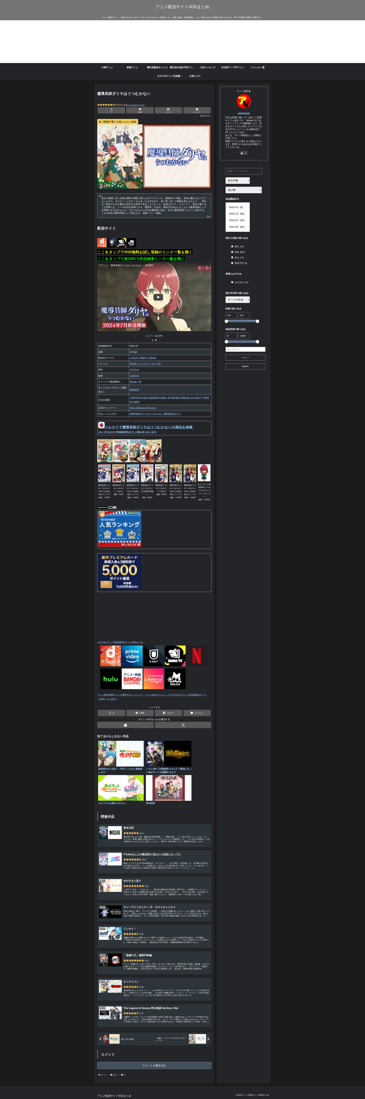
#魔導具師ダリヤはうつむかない (146, 413)
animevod (244, 113)
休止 (239, 257)
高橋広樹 (185, 397)
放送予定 (241, 263)
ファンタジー (144, 363)
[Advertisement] (182, 42)
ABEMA (152, 357)
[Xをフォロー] (183, 725)
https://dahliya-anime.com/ (143, 407)
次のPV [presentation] (159, 335)
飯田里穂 (153, 397)
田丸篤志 (144, 397)
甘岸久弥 (134, 369)
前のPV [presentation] (150, 335)
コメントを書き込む (154, 1065)
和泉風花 (175, 397)
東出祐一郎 (135, 381)
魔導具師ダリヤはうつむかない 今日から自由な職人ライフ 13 (104, 491)
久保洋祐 (134, 375)
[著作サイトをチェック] (125, 725)
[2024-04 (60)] (237, 227)
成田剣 (136, 401)
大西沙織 (134, 397)
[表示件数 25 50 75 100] (238, 180)
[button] (168, 110)
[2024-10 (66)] (237, 214)
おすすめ (241, 282)
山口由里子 (196, 397)
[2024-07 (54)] (237, 220)
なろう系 (156, 363)
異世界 (133, 363)
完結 (240, 252)
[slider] (226, 321)
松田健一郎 (164, 397)
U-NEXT (134, 357)
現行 (239, 246)
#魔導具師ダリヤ (172, 413)
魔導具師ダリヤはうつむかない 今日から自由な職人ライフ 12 (176, 491)
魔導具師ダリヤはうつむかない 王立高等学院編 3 (147, 491)
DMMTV (143, 357)
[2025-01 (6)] (237, 207)
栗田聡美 (134, 389)
